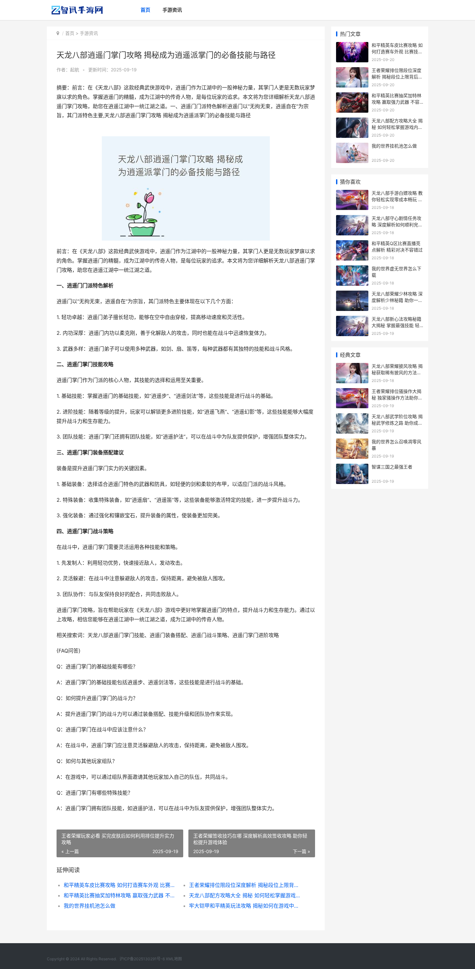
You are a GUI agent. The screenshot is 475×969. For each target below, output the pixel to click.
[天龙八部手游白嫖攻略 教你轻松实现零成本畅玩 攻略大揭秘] (352, 194)
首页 (145, 10)
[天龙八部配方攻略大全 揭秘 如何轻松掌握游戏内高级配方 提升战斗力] (352, 121)
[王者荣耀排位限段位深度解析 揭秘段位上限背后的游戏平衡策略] (352, 71)
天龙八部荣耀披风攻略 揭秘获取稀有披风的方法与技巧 (397, 372)
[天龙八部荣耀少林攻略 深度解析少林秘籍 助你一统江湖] (352, 294)
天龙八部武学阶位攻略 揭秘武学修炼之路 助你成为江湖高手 (397, 423)
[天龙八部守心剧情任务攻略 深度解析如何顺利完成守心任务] (352, 219)
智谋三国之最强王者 (392, 466)
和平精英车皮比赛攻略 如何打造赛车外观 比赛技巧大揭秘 (120, 885)
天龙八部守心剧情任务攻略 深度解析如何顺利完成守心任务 (397, 224)
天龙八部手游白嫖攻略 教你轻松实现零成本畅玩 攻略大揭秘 (397, 199)
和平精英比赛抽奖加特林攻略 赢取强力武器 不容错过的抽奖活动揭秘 (120, 895)
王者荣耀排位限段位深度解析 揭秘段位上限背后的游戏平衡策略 (245, 885)
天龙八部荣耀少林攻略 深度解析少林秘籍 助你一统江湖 (397, 300)
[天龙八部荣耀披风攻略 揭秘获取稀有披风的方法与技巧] (352, 367)
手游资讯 (172, 10)
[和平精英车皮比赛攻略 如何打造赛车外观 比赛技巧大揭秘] (352, 46)
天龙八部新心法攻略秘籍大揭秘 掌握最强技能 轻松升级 (396, 325)
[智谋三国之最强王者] (352, 467)
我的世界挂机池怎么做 (89, 905)
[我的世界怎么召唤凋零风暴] (352, 442)
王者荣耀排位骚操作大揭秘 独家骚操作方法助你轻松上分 (397, 397)
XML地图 (174, 958)
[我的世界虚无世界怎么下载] (352, 269)
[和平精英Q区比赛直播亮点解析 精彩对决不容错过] (352, 244)
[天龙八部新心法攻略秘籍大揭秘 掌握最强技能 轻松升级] (352, 320)
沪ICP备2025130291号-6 (142, 958)
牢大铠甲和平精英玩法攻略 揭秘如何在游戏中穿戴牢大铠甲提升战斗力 (245, 905)
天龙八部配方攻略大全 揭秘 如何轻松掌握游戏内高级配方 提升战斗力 (245, 895)
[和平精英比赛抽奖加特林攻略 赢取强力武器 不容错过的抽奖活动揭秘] (352, 96)
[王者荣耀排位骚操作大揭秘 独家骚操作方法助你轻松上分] (352, 392)
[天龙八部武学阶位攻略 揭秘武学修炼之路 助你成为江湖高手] (352, 417)
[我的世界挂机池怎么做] (352, 146)
